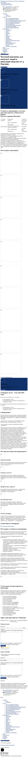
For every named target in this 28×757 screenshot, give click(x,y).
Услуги (4, 17)
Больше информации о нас (6, 377)
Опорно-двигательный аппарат (13, 40)
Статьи (4, 52)
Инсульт (7, 37)
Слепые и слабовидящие (11, 46)
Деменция (8, 33)
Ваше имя (3, 626)
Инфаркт (8, 38)
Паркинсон (8, 41)
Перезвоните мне (6, 740)
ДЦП (7, 34)
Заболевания (6, 28)
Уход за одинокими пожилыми (12, 23)
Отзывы (5, 49)
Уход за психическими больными (13, 25)
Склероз (7, 45)
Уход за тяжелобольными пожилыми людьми (16, 20)
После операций (9, 44)
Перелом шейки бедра (11, 42)
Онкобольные (9, 39)
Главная (5, 13)
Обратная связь (5, 54)
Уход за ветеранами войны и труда (13, 21)
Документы (8, 16)
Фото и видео (6, 48)
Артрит (7, 31)
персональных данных (6, 644)
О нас (7, 14)
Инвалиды (8, 35)
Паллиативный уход (10, 24)
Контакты (5, 51)
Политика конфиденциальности (8, 745)
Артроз (7, 32)
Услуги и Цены (4, 67)
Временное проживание (11, 26)
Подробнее (3, 390)
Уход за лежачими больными (12, 18)
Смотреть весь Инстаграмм (7, 526)
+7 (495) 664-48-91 (8, 6)
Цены (4, 47)
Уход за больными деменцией (12, 27)
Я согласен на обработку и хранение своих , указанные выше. (11, 644)
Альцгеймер (8, 30)
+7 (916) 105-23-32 (7, 8)
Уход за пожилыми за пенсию (12, 19)
